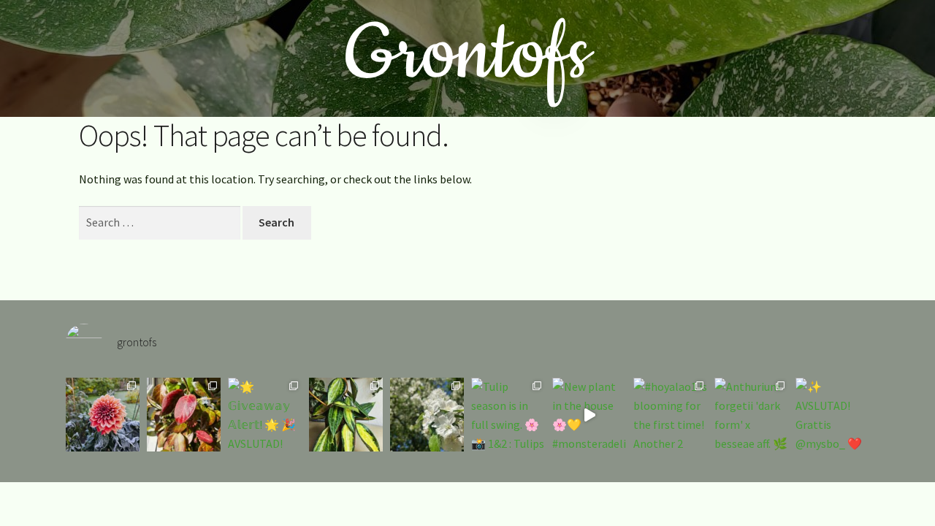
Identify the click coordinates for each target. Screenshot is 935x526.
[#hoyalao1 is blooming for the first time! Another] (670, 414)
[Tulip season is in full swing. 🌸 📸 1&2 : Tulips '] (508, 414)
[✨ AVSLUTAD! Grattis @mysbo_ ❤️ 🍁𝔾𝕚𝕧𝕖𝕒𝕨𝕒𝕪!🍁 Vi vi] (832, 414)
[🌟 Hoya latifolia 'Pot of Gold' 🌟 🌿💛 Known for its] (346, 414)
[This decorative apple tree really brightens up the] (427, 414)
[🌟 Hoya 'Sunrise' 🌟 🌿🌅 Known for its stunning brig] (184, 414)
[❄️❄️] (103, 414)
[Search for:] (161, 222)
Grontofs (467, 54)
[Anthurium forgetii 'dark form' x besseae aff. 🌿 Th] (751, 414)
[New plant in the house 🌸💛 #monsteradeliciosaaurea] (589, 414)
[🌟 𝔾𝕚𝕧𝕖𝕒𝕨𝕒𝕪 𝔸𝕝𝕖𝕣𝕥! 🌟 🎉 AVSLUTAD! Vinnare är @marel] (265, 414)
